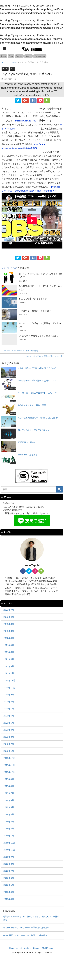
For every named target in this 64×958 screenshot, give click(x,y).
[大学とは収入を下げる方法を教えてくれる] (32, 372)
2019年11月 (9, 765)
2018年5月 (8, 885)
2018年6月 (8, 878)
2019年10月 (9, 772)
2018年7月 (8, 871)
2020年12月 (9, 680)
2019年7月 (8, 793)
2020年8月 (8, 702)
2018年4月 (8, 892)
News (12, 69)
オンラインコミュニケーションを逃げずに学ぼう (21, 350)
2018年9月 (8, 857)
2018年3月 (8, 899)
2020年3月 (8, 737)
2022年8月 (8, 631)
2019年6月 (8, 800)
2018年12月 (9, 843)
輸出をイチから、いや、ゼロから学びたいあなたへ (26, 927)
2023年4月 (8, 617)
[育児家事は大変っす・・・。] (32, 446)
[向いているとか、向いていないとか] (32, 434)
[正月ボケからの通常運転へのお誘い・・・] (32, 384)
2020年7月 (8, 708)
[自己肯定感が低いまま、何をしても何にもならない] (32, 290)
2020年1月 (8, 751)
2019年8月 (8, 786)
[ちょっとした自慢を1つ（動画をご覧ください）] (32, 327)
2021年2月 (8, 673)
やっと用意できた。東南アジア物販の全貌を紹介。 (26, 935)
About (11, 56)
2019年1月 (8, 836)
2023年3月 (8, 624)
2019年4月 (8, 814)
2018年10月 (9, 850)
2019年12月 (9, 758)
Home (3, 56)
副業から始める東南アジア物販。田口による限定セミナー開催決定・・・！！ (31, 918)
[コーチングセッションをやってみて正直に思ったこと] (32, 278)
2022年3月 (8, 638)
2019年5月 (8, 807)
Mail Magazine (39, 56)
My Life (5, 69)
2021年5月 (8, 652)
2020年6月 (8, 716)
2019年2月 (8, 828)
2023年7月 (8, 610)
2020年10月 (9, 687)
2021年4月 (8, 659)
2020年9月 (8, 694)
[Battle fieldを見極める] (32, 458)
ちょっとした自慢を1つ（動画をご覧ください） (43, 356)
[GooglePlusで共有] (25, 100)
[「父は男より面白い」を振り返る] (32, 315)
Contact (28, 56)
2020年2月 (8, 744)
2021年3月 (8, 666)
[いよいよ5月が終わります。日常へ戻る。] (32, 339)
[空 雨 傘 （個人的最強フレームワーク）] (32, 397)
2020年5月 (8, 723)
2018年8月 (8, 864)
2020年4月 (8, 730)
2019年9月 (8, 779)
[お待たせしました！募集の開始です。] (32, 409)
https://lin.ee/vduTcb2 (26, 121)
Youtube (19, 56)
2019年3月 (8, 821)
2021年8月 (8, 645)
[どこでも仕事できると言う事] (32, 302)
